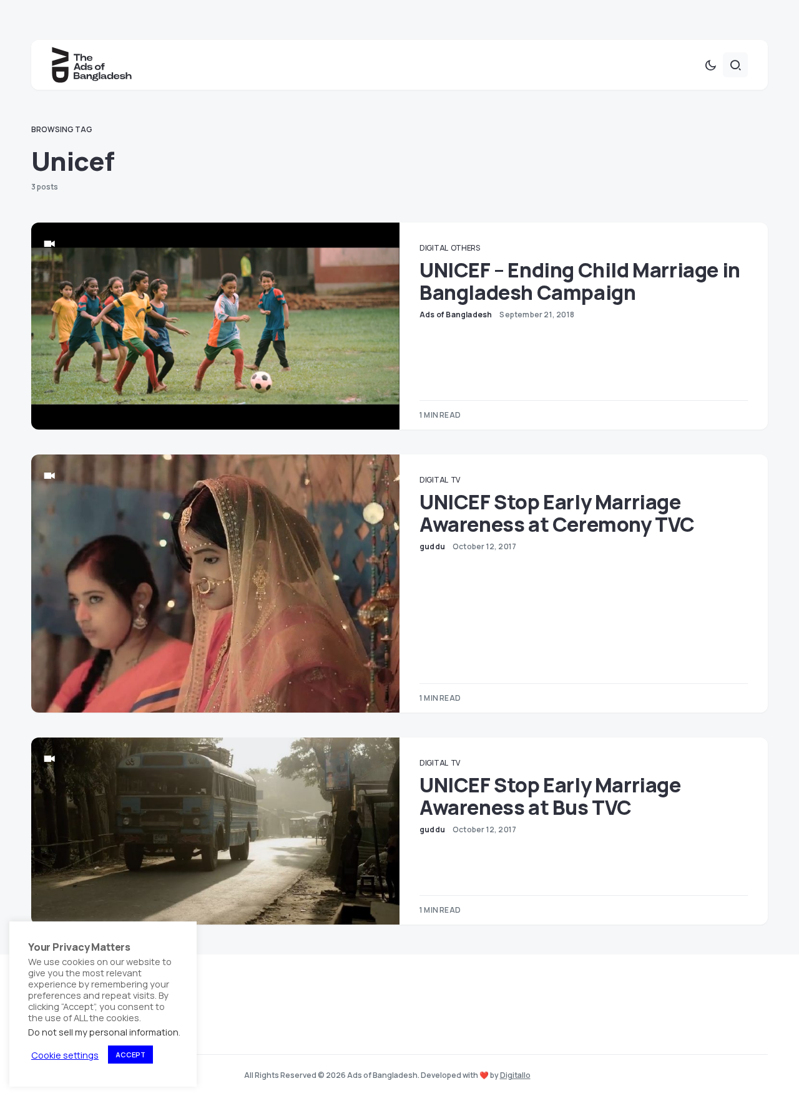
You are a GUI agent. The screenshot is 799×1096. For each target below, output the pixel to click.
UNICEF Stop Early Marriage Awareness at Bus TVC (550, 796)
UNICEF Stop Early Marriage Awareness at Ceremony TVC (557, 513)
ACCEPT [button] (130, 1054)
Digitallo (515, 1075)
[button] (710, 64)
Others (465, 248)
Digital (433, 248)
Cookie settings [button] (65, 1054)
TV (455, 479)
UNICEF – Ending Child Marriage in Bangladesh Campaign (579, 281)
